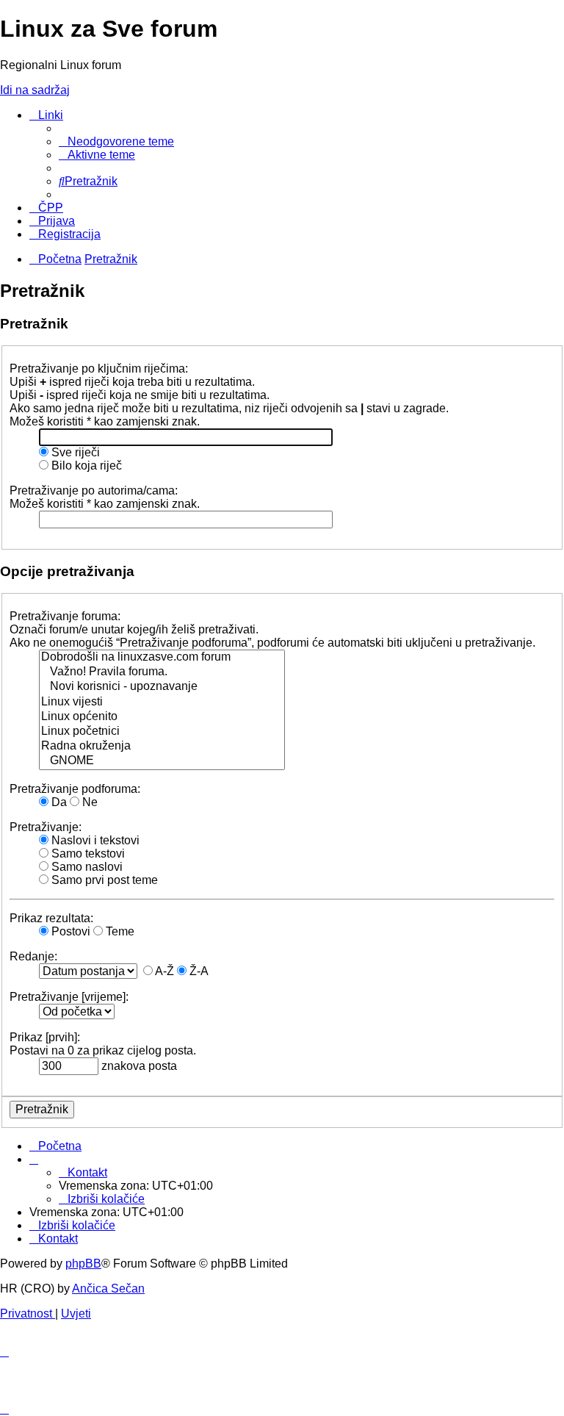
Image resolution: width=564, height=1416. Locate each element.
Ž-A (198, 971)
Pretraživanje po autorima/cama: (94, 490)
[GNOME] (162, 761)
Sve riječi (74, 452)
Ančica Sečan (108, 1288)
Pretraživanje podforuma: (75, 789)
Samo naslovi (85, 866)
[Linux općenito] (162, 717)
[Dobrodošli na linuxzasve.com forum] (162, 657)
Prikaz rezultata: (51, 918)
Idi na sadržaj (35, 90)
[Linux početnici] (162, 732)
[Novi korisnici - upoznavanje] (162, 687)
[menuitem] (116, 141)
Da (57, 802)
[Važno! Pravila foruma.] (162, 672)
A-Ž (163, 971)
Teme (118, 931)
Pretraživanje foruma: (65, 616)
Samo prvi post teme (103, 880)
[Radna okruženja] (162, 746)
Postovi (69, 931)
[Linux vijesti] (162, 702)
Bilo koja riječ (85, 465)
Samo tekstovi (86, 853)
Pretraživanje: (46, 827)
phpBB (83, 1263)
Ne (88, 802)
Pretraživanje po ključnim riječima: (99, 368)
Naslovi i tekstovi (94, 840)
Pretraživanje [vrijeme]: (69, 997)
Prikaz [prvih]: (45, 1037)
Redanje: (33, 956)
